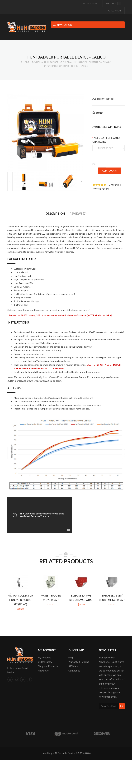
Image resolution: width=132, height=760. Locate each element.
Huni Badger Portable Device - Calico (67, 66)
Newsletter (43, 670)
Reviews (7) (78, 213)
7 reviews (114, 184)
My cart (113, 3)
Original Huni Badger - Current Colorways (87, 62)
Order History (45, 662)
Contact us (74, 670)
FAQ (70, 657)
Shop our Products (48, 666)
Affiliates (73, 666)
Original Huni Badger (46, 62)
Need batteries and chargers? (106, 139)
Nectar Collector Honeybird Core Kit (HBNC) (20, 600)
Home (26, 62)
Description (55, 213)
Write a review (101, 188)
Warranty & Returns (78, 662)
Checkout (114, 10)
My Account (91, 3)
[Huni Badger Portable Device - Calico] (45, 132)
